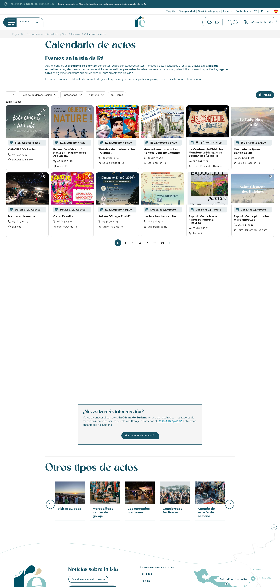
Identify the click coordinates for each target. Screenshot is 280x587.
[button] (276, 11)
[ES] (276, 11)
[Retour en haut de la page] (274, 527)
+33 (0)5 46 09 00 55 (170, 421)
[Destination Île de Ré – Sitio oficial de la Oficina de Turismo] (140, 22)
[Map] (255, 11)
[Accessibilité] (261, 10)
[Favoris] (268, 11)
